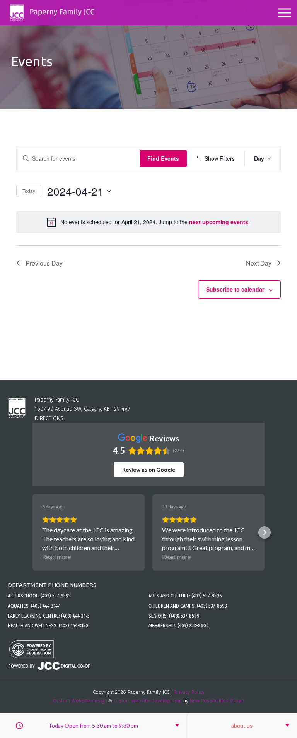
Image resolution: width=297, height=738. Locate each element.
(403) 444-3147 (45, 606)
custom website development (148, 701)
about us (242, 725)
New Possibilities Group (217, 701)
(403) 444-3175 (75, 616)
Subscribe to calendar (235, 289)
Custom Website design (80, 701)
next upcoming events (218, 222)
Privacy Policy (189, 692)
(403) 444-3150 (73, 625)
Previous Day (44, 263)
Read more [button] (56, 556)
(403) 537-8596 (206, 596)
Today (28, 190)
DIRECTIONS (49, 418)
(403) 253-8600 (193, 625)
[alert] (148, 222)
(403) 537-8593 (56, 596)
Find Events (163, 158)
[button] (32, 532)
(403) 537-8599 (184, 616)
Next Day (258, 263)
